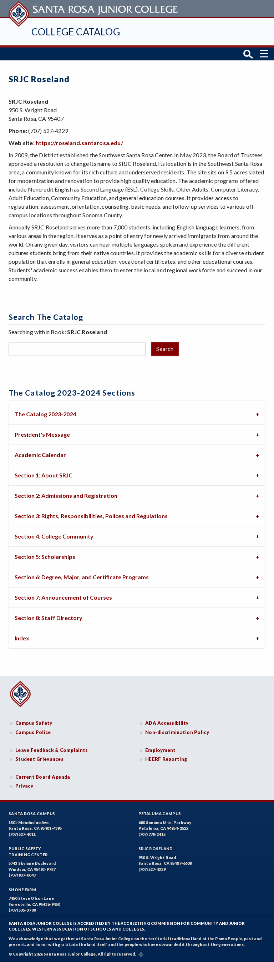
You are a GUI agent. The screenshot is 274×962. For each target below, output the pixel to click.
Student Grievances (39, 759)
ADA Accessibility (167, 723)
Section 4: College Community (54, 536)
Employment (160, 750)
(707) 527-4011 (22, 834)
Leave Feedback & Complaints (51, 750)
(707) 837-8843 (22, 875)
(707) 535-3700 (22, 910)
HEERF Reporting (166, 759)
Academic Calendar (40, 454)
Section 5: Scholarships (45, 556)
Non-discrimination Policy (177, 732)
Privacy (24, 786)
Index (22, 638)
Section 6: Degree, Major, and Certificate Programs (82, 577)
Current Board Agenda (42, 777)
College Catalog (75, 32)
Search (164, 349)
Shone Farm (22, 889)
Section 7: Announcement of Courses (63, 597)
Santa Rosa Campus (32, 813)
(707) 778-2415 (152, 834)
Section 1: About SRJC (43, 475)
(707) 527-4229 (152, 869)
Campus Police (33, 732)
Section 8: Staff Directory (48, 617)
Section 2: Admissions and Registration (66, 495)
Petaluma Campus (159, 813)
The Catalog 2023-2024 (45, 414)
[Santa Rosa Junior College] (94, 8)
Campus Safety (33, 723)
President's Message (42, 434)
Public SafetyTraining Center (28, 851)
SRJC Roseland (155, 848)
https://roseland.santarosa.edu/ (79, 142)
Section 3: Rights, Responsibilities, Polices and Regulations (91, 515)
